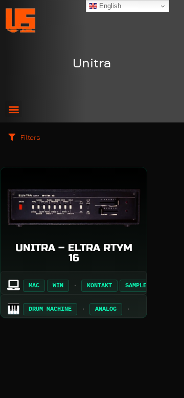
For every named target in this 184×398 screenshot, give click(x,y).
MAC (34, 285)
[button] (13, 109)
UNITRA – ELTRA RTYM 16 (73, 252)
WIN (58, 285)
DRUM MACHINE (50, 309)
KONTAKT (99, 285)
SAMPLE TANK (145, 285)
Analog (106, 309)
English (109, 6)
